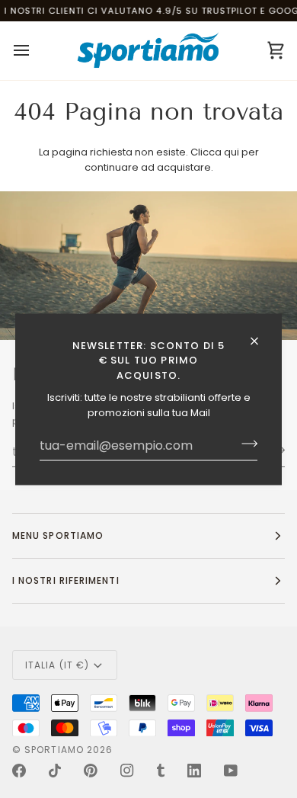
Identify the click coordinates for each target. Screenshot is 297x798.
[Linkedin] (194, 770)
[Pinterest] (90, 770)
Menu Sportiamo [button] (58, 535)
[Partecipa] (244, 443)
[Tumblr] (160, 770)
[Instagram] (127, 770)
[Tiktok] (55, 770)
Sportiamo (54, 749)
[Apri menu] (35, 50)
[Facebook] (19, 770)
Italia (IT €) (57, 665)
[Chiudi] (261, 340)
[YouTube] (231, 770)
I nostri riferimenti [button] (66, 580)
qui (231, 152)
